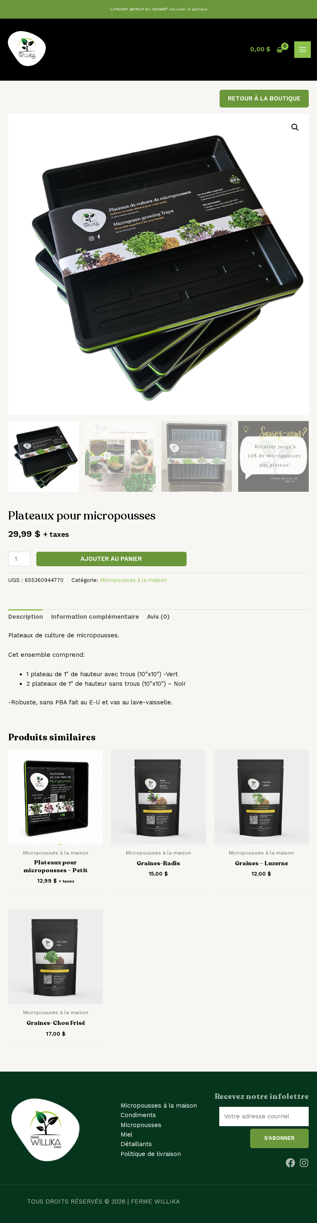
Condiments (138, 1115)
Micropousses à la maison (133, 580)
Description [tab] (25, 616)
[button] (295, 127)
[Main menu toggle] (302, 49)
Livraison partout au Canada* (158, 9)
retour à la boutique (264, 98)
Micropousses (141, 1125)
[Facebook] (290, 1163)
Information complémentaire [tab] (95, 616)
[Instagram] (304, 1163)
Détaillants (136, 1144)
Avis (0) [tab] (158, 616)
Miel (126, 1134)
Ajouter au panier (111, 558)
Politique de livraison (151, 1154)
